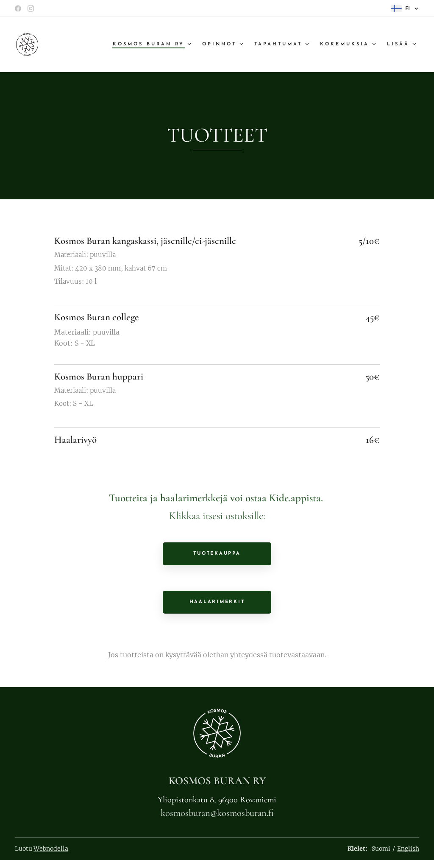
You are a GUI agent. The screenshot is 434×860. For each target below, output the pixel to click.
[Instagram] (30, 8)
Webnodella (50, 848)
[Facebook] (18, 8)
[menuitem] (153, 44)
